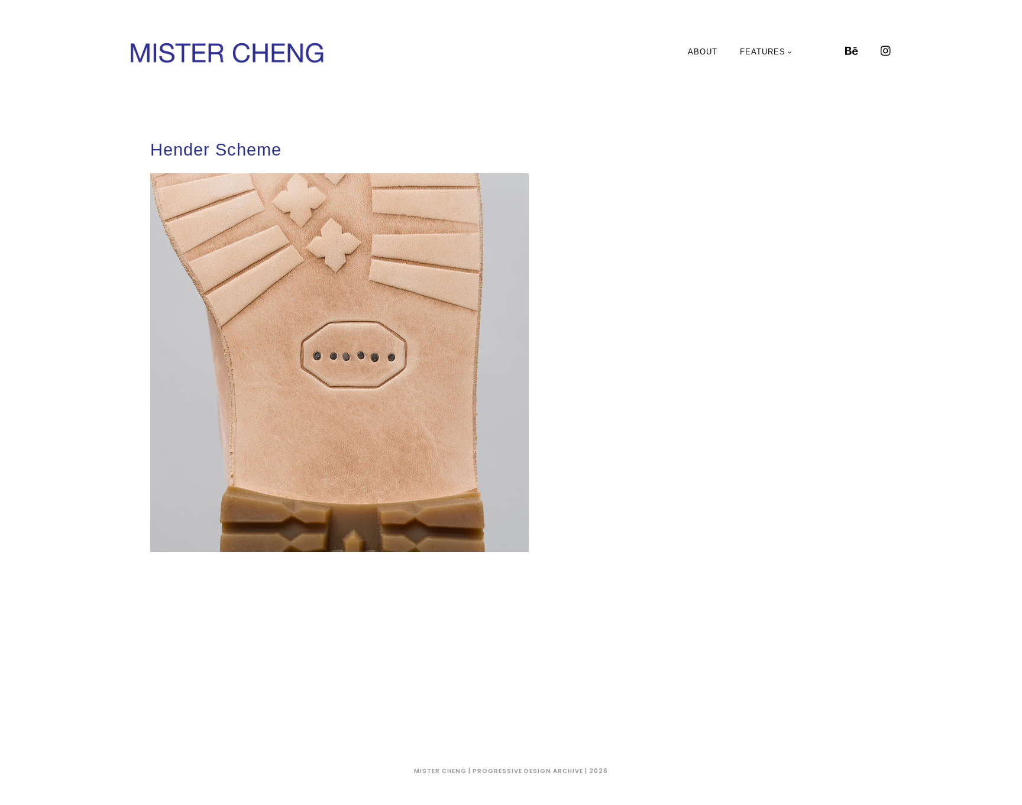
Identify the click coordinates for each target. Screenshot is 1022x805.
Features (762, 51)
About (702, 51)
